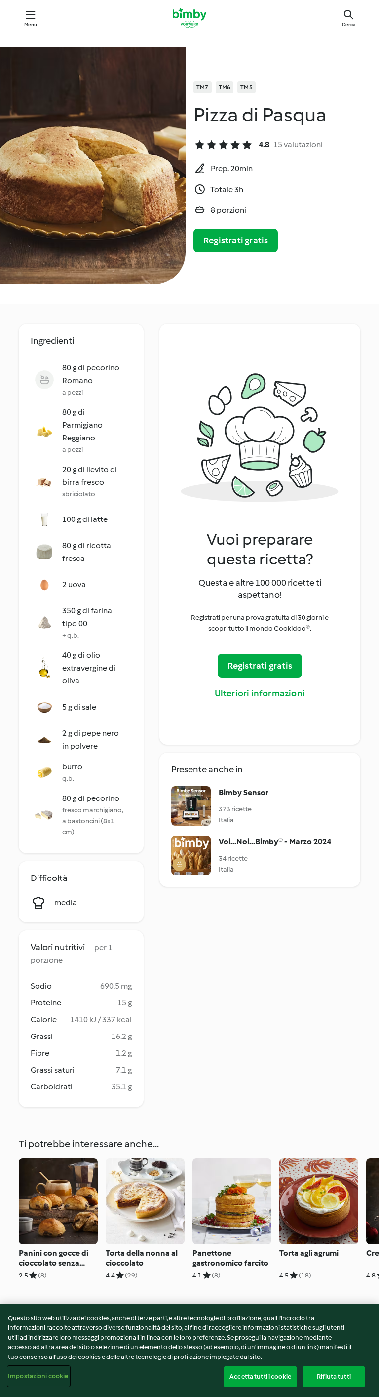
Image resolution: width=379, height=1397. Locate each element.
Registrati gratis (235, 240)
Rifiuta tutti (334, 1376)
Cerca (348, 24)
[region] (189, 1350)
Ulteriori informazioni (260, 693)
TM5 (246, 87)
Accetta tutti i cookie (260, 1376)
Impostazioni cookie (38, 1376)
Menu (31, 24)
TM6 (225, 87)
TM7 (202, 87)
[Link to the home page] (189, 18)
